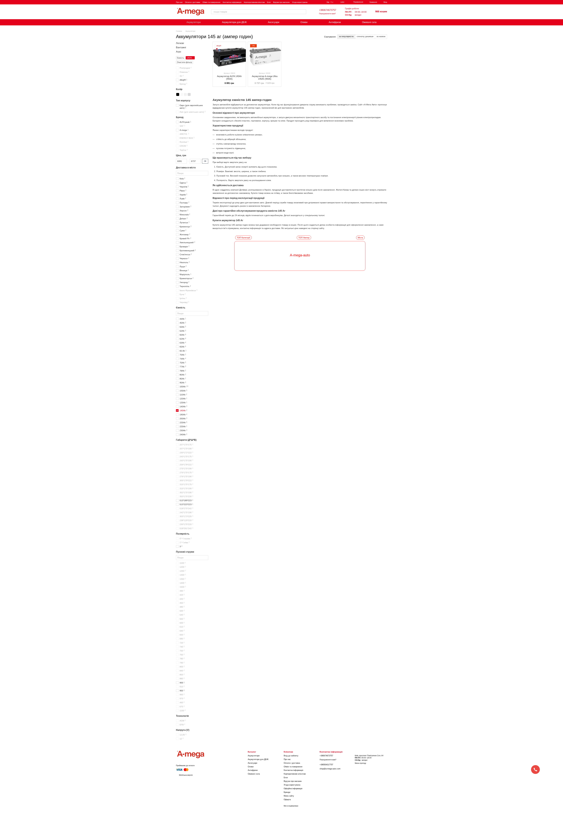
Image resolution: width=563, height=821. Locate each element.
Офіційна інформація (293, 788)
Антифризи (335, 22)
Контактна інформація (232, 2)
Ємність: (181, 58)
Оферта (287, 799)
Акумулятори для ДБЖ (234, 22)
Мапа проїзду (360, 763)
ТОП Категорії (243, 237)
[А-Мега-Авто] (190, 754)
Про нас (179, 2)
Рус (331, 2)
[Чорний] (177, 94)
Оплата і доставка (192, 2)
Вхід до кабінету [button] (291, 756)
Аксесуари (273, 22)
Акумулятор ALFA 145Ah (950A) (229, 77)
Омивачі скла (369, 22)
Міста (360, 237)
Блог (269, 2)
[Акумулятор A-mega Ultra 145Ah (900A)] (264, 56)
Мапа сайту (289, 796)
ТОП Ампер (304, 237)
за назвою (381, 36)
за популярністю (346, 36)
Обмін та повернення (211, 2)
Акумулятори (193, 22)
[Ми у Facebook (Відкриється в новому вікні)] (315, 2)
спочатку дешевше (365, 36)
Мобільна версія (186, 775)
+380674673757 (327, 10)
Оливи (303, 22)
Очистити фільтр (184, 62)
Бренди (287, 792)
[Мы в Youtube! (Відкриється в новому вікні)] (319, 2)
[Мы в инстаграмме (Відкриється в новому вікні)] (322, 2)
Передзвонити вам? (327, 14)
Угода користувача (299, 2)
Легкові (180, 43)
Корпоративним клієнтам (254, 2)
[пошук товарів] (303, 11)
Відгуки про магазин (281, 2)
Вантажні (181, 47)
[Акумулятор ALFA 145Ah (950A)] (229, 56)
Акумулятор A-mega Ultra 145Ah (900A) (264, 77)
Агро (178, 51)
